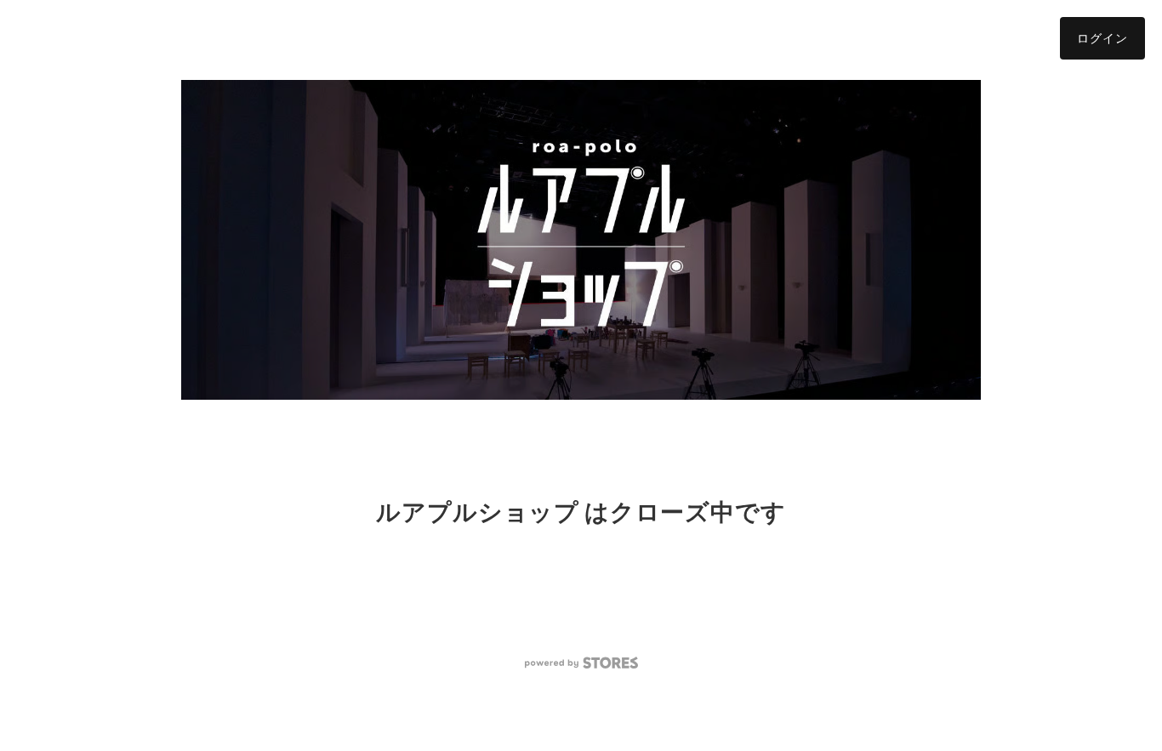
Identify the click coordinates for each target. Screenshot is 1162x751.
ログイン (1102, 38)
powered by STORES (581, 663)
